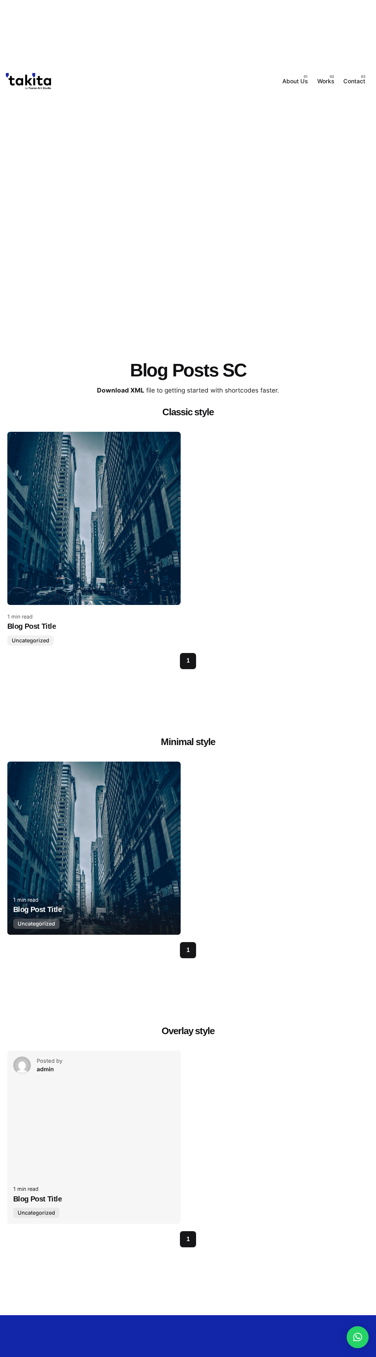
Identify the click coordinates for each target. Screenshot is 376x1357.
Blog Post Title (31, 626)
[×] (358, 1337)
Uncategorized (30, 640)
